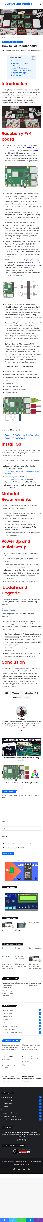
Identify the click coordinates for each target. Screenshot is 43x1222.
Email (3, 829)
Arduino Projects (8, 1010)
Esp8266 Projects (8, 1013)
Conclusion (17, 75)
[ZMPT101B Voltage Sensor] (21, 958)
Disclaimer (26, 1164)
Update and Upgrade (20, 73)
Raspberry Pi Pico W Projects (12, 1032)
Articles (5, 1023)
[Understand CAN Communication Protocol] (11, 1069)
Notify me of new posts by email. (13, 848)
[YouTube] (20, 1140)
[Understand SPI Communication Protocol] (31, 1069)
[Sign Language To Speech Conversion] (8, 994)
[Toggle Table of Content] (32, 58)
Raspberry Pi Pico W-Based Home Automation (22, 435)
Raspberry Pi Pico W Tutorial (15, 438)
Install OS (16, 66)
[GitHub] (23, 1140)
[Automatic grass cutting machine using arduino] (8, 932)
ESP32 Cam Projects (9, 1029)
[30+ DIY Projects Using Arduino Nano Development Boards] (21, 966)
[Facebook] (18, 1140)
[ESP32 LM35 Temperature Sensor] (8, 958)
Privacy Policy (18, 1164)
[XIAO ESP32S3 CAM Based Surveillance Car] (21, 932)
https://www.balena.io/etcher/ (16, 479)
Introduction (16, 61)
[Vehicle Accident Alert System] (35, 985)
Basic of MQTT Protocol (10, 1057)
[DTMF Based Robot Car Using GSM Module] (35, 967)
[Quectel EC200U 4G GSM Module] (21, 924)
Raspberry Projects (21, 697)
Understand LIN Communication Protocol (31, 1058)
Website (4, 836)
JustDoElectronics (35, 1161)
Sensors (5, 1019)
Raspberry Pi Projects (10, 1026)
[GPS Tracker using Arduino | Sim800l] (35, 924)
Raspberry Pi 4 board (20, 63)
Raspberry (17, 693)
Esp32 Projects (7, 1016)
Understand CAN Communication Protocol (11, 1078)
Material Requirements (21, 68)
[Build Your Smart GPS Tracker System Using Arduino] (8, 985)
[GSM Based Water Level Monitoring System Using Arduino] (8, 967)
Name (3, 821)
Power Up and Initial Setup (22, 70)
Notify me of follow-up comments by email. (17, 844)
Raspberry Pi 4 (32, 693)
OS (7, 693)
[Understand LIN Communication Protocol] (31, 1049)
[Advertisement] (21, 30)
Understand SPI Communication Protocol (31, 1078)
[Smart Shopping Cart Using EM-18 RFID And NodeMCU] (21, 951)
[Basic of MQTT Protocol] (11, 1049)
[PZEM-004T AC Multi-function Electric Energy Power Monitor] (8, 924)
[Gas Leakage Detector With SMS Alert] (21, 985)
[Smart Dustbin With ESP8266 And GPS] (35, 951)
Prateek (21, 719)
